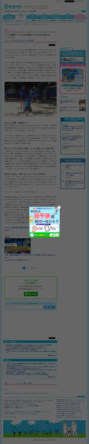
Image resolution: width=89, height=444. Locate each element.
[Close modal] (59, 207)
